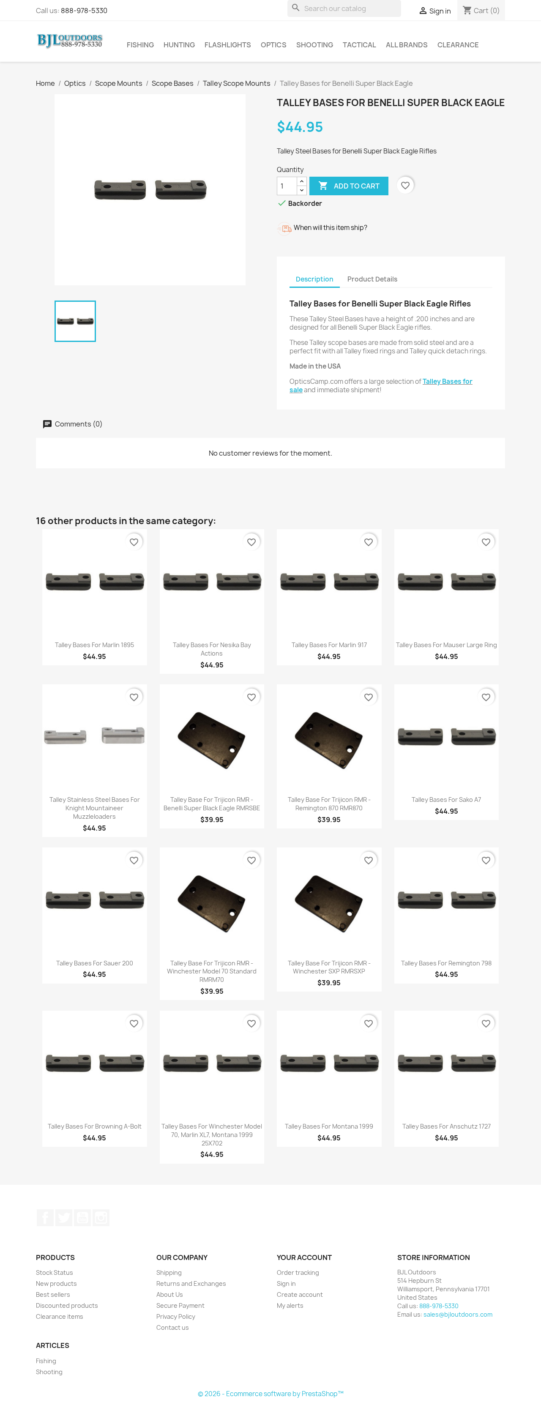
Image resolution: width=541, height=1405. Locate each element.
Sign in (286, 1283)
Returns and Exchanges (191, 1283)
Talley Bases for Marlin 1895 (94, 645)
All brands (407, 44)
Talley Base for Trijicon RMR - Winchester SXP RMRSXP (329, 967)
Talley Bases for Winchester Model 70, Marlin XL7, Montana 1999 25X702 (211, 1134)
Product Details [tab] (372, 279)
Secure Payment (180, 1305)
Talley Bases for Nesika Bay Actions (212, 649)
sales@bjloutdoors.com (458, 1314)
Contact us (172, 1327)
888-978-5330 (84, 10)
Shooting (314, 44)
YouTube (82, 1217)
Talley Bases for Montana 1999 (329, 1126)
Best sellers (53, 1294)
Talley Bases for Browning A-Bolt (95, 1126)
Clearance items (59, 1316)
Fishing (140, 44)
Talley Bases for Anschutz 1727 (446, 1126)
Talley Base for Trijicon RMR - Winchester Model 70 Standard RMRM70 (212, 971)
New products (56, 1283)
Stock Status (54, 1272)
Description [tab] (314, 279)
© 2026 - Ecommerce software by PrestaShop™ (271, 1393)
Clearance (458, 44)
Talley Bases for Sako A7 (446, 799)
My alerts (290, 1305)
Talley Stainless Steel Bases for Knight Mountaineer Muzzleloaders (94, 807)
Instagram (101, 1217)
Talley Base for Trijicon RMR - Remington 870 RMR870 (329, 803)
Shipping (169, 1272)
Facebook (45, 1217)
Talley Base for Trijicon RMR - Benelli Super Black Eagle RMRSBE (212, 803)
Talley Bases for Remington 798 (446, 963)
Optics (274, 44)
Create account (300, 1294)
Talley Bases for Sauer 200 (94, 963)
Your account (304, 1257)
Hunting (179, 44)
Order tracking (298, 1272)
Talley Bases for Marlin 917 (329, 645)
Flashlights (228, 44)
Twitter (63, 1217)
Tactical (359, 44)
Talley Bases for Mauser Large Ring (446, 645)
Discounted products (67, 1305)
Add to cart (349, 185)
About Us (169, 1294)
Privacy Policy (175, 1316)
